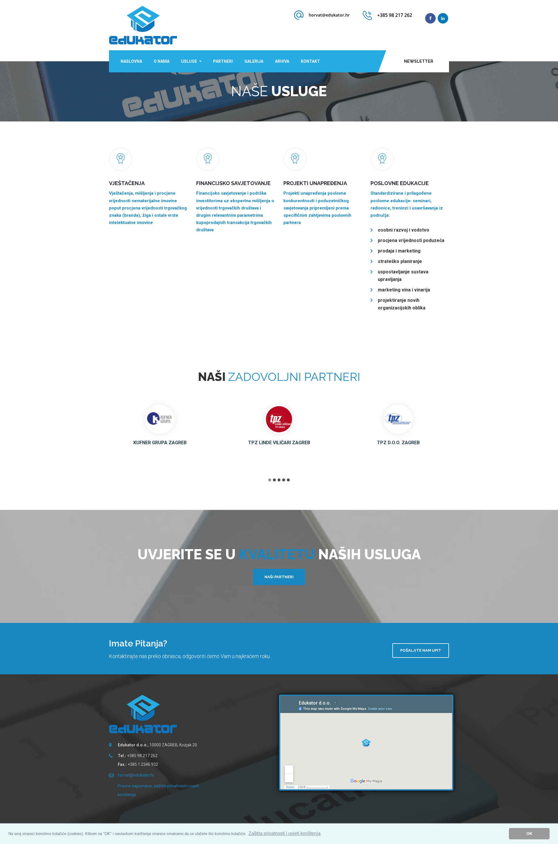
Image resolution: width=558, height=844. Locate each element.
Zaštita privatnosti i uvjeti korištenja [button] (284, 833)
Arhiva (282, 61)
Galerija (253, 61)
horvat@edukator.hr (329, 15)
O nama (161, 61)
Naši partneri (279, 577)
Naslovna (131, 61)
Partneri (223, 61)
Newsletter (418, 61)
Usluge (189, 61)
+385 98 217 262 (394, 15)
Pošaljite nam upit (420, 650)
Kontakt (310, 61)
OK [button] (529, 833)
